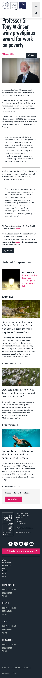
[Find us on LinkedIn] (10, 544)
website (19, 229)
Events (4, 571)
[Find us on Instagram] (26, 544)
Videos (4, 596)
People (4, 573)
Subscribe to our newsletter (20, 551)
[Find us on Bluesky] (21, 544)
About (4, 560)
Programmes (6, 563)
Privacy (15, 673)
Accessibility (6, 673)
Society (6, 621)
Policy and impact (9, 590)
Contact (4, 576)
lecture (18, 242)
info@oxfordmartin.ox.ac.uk (24, 528)
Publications (6, 565)
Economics (7, 639)
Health (5, 603)
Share (33, 55)
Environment (8, 584)
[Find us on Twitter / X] (16, 544)
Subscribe (12, 499)
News (4, 568)
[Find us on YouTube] (31, 544)
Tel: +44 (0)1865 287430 (23, 532)
